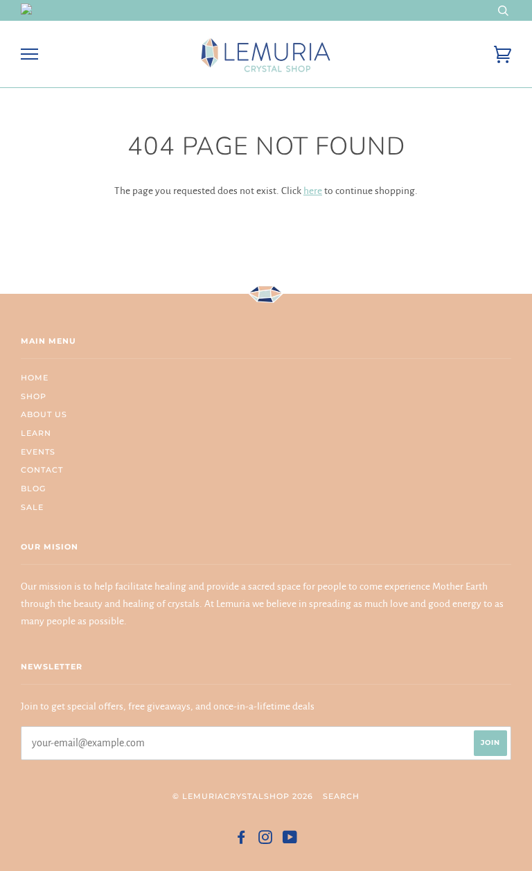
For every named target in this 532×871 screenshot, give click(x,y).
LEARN (36, 433)
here (312, 191)
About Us (44, 414)
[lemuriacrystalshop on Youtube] (290, 840)
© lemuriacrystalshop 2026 (242, 796)
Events (38, 452)
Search (341, 796)
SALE (32, 507)
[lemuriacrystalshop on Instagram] (265, 840)
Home (34, 377)
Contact (42, 470)
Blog (33, 488)
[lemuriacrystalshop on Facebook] (241, 840)
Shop (33, 396)
